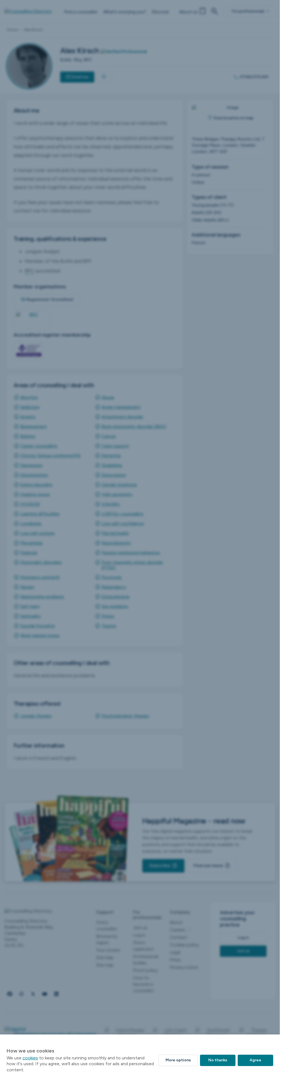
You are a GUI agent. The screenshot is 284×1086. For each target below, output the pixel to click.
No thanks (217, 1060)
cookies (30, 1057)
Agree (255, 1060)
